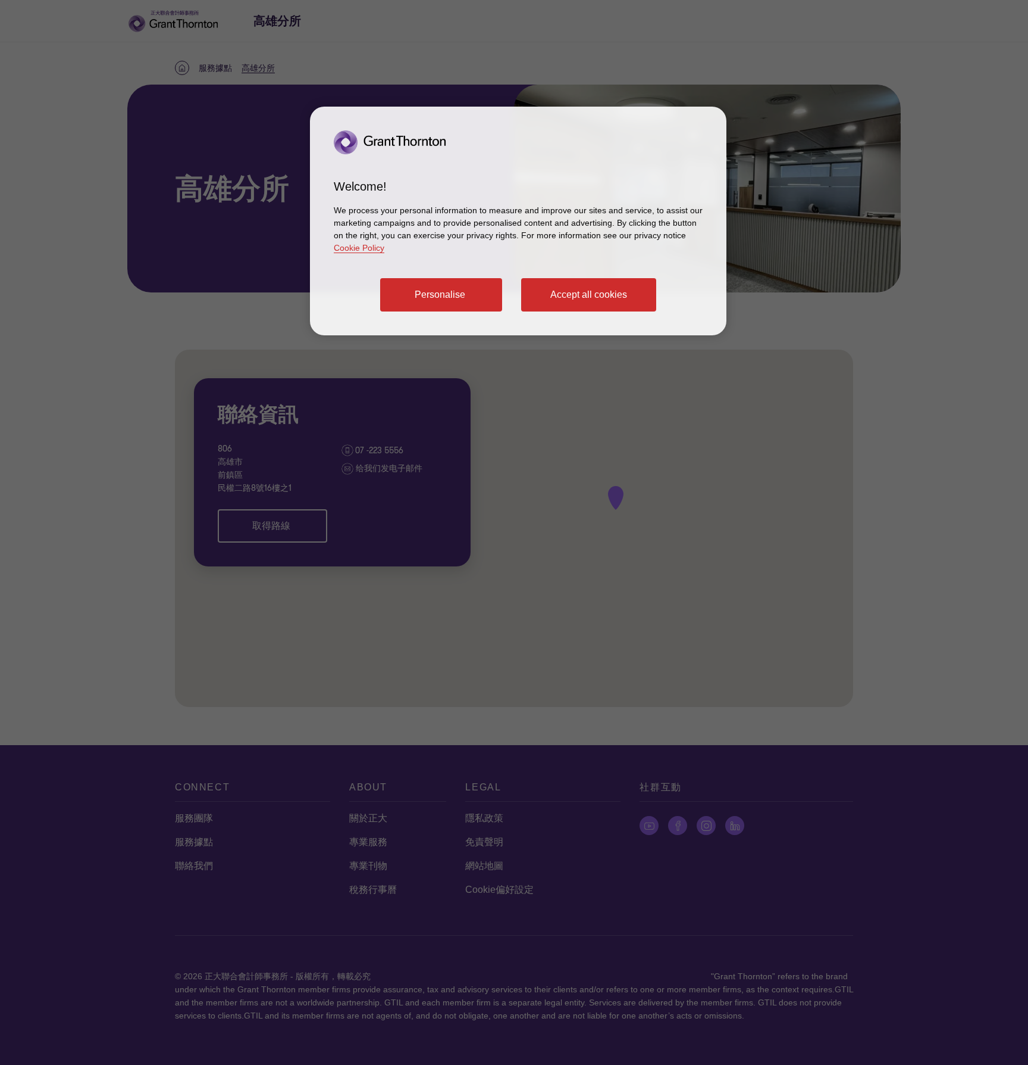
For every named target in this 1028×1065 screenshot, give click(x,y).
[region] (518, 221)
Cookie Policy (359, 248)
